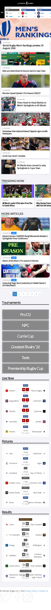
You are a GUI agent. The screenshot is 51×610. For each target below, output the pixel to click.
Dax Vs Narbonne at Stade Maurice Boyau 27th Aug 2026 (25, 453)
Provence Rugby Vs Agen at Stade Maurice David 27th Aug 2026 (25, 463)
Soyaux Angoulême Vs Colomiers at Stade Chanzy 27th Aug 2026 (25, 401)
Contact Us (43, 591)
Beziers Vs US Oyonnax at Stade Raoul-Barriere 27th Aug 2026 (25, 411)
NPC (25, 468)
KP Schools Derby (25, 571)
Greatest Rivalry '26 (25, 519)
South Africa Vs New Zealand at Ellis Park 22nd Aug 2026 (25, 566)
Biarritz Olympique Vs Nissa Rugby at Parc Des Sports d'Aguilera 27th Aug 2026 (25, 391)
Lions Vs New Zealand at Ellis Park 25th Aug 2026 (25, 525)
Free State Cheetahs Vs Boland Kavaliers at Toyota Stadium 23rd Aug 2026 (25, 535)
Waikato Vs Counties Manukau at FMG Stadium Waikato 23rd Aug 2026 (25, 555)
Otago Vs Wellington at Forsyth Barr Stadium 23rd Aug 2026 (25, 545)
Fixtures (7, 441)
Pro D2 (25, 385)
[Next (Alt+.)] (40, 293)
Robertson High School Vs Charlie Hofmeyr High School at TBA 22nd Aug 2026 (25, 576)
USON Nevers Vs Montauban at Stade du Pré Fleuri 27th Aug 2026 (25, 431)
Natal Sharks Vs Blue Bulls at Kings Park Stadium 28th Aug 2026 (25, 492)
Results (7, 512)
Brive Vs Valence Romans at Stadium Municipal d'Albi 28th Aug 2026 (25, 502)
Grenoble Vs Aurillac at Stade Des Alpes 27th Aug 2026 (25, 421)
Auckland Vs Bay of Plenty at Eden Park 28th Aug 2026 (25, 473)
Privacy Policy (31, 591)
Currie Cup (25, 478)
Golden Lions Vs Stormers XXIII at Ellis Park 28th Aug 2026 (25, 483)
